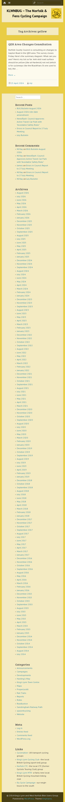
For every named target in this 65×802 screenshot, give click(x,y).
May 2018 (21, 501)
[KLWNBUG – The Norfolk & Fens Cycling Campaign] (56, 17)
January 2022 (23, 370)
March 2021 (22, 405)
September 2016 (25, 569)
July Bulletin (22, 135)
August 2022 (23, 349)
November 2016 (24, 562)
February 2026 (24, 214)
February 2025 (24, 253)
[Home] (4, 3)
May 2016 (21, 576)
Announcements (24, 668)
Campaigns (22, 671)
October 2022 (23, 342)
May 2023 (21, 317)
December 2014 (24, 636)
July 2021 (21, 391)
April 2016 (22, 579)
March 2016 (22, 583)
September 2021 (25, 384)
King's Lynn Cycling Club (28, 759)
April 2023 (22, 320)
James (20, 165)
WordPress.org (23, 738)
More (12, 75)
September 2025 (25, 231)
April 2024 (22, 285)
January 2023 (23, 331)
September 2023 (25, 306)
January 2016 (23, 590)
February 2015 (24, 629)
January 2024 (23, 295)
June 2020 (21, 430)
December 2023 (24, 299)
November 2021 (24, 377)
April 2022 (22, 359)
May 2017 (21, 544)
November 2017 (24, 522)
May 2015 (21, 618)
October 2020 (23, 416)
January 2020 (23, 444)
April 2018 (22, 505)
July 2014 (21, 654)
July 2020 (21, 427)
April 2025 (22, 249)
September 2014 (25, 647)
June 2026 (21, 200)
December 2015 (24, 593)
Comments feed (24, 735)
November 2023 (24, 302)
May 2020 (21, 434)
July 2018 (21, 494)
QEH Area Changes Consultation (30, 44)
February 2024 (24, 292)
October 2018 (23, 483)
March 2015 (22, 625)
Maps (19, 686)
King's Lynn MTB (24, 772)
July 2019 (21, 462)
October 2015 (23, 601)
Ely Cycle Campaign (26, 782)
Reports (20, 696)
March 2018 (22, 508)
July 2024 (21, 274)
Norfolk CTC (22, 766)
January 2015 (23, 633)
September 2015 (25, 604)
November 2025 (24, 224)
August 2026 (23, 192)
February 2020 (24, 441)
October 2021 (23, 381)
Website (20, 714)
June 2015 (21, 615)
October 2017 (23, 526)
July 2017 (21, 537)
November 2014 (24, 640)
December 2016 (24, 558)
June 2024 (21, 278)
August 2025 (23, 235)
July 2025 (21, 239)
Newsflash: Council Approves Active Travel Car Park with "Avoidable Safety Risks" (30, 121)
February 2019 (24, 473)
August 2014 (23, 650)
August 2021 (23, 388)
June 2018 (21, 498)
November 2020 (24, 412)
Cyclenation (22, 752)
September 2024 (25, 267)
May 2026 (21, 203)
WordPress (29, 798)
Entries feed (22, 731)
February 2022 (24, 366)
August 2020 (23, 423)
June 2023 (21, 313)
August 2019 (23, 459)
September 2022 (25, 345)
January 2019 (23, 476)
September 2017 (25, 530)
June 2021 (21, 395)
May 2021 (21, 398)
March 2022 (22, 363)
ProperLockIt (22, 689)
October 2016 (23, 565)
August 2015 (23, 608)
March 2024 (22, 288)
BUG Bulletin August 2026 (29, 108)
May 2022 (21, 356)
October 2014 (23, 643)
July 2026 (21, 196)
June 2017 (21, 540)
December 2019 (24, 448)
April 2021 (22, 402)
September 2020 (25, 420)
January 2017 (23, 554)
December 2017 (24, 519)
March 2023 (22, 324)
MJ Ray (20, 149)
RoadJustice (22, 703)
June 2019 (21, 466)
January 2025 (23, 256)
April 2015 (22, 622)
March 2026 (22, 210)
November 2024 (24, 263)
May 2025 (21, 246)
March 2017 (22, 551)
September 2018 (25, 487)
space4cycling (24, 710)
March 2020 (22, 437)
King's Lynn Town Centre (28, 682)
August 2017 (23, 533)
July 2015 (21, 611)
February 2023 (24, 327)
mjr (30, 83)
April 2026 (22, 207)
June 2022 (21, 352)
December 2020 (24, 409)
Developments (24, 675)
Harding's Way (23, 678)
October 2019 (23, 452)
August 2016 (23, 572)
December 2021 (24, 373)
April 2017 (22, 547)
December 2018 (24, 480)
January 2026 (23, 217)
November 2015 (24, 597)
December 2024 (24, 260)
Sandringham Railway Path (29, 707)
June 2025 (21, 242)
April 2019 (22, 469)
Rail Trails (21, 693)
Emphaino (47, 798)
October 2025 (23, 228)
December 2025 (24, 221)
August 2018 (23, 491)
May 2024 (21, 281)
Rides (19, 700)
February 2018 (24, 512)
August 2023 (23, 310)
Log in (19, 728)
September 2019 (25, 455)
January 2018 (23, 515)
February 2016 (24, 586)
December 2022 (24, 334)
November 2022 (24, 338)
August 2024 (23, 271)
